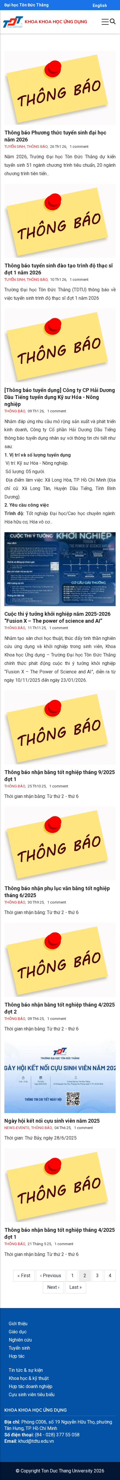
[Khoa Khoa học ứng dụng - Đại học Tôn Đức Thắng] (13, 19)
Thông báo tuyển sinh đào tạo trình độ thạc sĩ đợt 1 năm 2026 (58, 269)
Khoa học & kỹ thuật (29, 1378)
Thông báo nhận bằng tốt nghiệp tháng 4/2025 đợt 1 (59, 1233)
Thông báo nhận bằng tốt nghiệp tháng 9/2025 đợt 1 (59, 775)
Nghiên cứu (20, 1340)
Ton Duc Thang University (67, 1471)
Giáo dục (18, 1332)
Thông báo (37, 146)
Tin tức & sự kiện (26, 1370)
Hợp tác (16, 1356)
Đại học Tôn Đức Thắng (26, 5)
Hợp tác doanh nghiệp (30, 1386)
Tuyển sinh (14, 146)
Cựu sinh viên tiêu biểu (31, 1394)
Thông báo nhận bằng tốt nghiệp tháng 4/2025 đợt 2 (59, 1008)
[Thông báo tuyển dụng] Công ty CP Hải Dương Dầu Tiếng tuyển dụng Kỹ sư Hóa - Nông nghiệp (59, 397)
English (100, 5)
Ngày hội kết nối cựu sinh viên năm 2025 (52, 1121)
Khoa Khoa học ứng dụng (56, 22)
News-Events (16, 1128)
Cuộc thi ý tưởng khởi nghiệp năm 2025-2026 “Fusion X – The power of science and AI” (57, 617)
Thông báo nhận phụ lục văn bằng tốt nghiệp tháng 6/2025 (57, 891)
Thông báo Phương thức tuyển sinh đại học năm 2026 (55, 136)
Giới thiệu (18, 1323)
